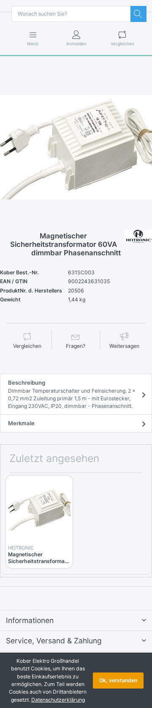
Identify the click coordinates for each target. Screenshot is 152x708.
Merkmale (21, 423)
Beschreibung (72, 394)
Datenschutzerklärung (58, 700)
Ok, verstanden (118, 680)
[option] (76, 147)
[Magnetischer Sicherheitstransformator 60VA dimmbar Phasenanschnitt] (76, 147)
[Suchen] (138, 14)
